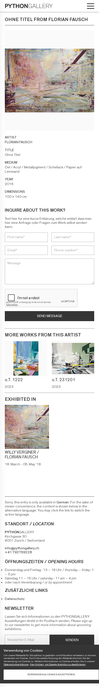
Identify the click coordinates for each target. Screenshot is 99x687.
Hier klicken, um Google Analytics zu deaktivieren (58, 664)
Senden (72, 640)
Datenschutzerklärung (16, 664)
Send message (49, 316)
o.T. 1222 (14, 380)
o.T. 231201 (63, 380)
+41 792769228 (18, 552)
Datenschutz (15, 599)
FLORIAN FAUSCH (18, 142)
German (62, 502)
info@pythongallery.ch (22, 548)
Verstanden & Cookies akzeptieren (51, 674)
